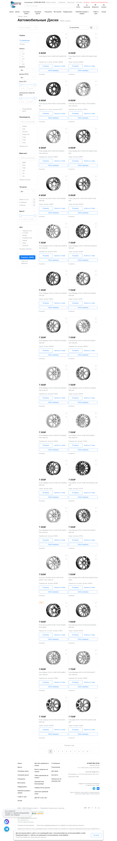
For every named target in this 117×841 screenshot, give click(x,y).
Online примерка (53, 70)
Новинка (22, 205)
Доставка (79, 2)
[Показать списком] (96, 28)
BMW (24, 162)
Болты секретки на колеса (41, 770)
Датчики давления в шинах (42, 764)
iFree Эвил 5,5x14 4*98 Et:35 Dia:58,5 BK (52, 56)
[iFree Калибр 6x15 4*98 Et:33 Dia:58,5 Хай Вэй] (83, 136)
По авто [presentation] (22, 44)
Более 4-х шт (24, 199)
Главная (20, 16)
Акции (103, 12)
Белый (24, 235)
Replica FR (25, 134)
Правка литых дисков (42, 787)
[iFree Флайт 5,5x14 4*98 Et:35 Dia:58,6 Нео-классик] (83, 421)
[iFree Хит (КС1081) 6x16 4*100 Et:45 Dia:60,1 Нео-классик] (53, 563)
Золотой (25, 245)
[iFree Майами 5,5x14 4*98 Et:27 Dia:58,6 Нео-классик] (53, 421)
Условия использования (26, 825)
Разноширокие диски (27, 110)
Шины (11, 12)
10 (87, 751)
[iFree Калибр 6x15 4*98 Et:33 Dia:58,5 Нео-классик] (53, 136)
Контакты (86, 2)
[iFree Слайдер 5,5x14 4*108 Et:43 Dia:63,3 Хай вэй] (83, 231)
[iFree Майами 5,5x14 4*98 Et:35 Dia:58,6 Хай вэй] (83, 278)
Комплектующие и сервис (82, 12)
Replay (24, 126)
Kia (23, 176)
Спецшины (48, 12)
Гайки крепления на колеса (41, 777)
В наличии (22, 202)
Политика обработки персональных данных (31, 837)
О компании (61, 2)
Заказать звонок (51, 2)
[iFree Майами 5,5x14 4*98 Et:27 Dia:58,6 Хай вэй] (83, 373)
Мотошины (57, 12)
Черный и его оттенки (27, 232)
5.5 (23, 59)
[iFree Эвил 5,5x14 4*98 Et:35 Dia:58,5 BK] (53, 41)
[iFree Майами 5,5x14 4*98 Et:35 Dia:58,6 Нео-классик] (53, 373)
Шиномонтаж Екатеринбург (39, 783)
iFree (24, 142)
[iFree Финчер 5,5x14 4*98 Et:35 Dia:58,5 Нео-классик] (83, 326)
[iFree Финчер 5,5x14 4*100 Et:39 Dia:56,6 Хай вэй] (83, 610)
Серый (24, 240)
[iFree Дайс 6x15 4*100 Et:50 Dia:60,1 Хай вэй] (83, 705)
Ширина (21, 48)
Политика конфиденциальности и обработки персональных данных (60, 825)
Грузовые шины (26, 12)
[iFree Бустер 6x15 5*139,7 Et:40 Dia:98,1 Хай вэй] (53, 184)
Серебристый (27, 238)
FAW (23, 168)
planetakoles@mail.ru (92, 772)
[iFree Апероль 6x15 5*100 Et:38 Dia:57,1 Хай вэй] (53, 705)
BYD (23, 165)
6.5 (23, 64)
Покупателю (70, 2)
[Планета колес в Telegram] (94, 789)
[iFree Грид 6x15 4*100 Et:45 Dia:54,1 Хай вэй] (83, 184)
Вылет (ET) (22, 81)
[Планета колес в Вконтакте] (98, 789)
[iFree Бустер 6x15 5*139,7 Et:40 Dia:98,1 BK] (53, 89)
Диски (17, 12)
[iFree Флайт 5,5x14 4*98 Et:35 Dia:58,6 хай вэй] (83, 468)
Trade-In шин (96, 12)
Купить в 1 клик (59, 66)
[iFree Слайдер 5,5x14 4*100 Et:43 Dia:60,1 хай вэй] (53, 278)
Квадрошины (67, 12)
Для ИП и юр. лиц (41, 798)
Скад (24, 137)
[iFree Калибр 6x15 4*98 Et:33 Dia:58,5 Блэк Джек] (83, 563)
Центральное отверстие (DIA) (27, 94)
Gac (23, 170)
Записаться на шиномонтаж (99, 2)
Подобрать (27, 257)
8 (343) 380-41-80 (39, 2)
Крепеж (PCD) (23, 74)
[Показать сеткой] (91, 28)
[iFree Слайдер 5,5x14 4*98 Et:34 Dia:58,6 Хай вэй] (53, 468)
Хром (24, 243)
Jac (23, 173)
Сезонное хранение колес (41, 793)
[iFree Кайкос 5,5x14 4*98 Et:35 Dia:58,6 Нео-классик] (53, 657)
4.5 (23, 54)
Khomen (25, 131)
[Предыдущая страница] (44, 751)
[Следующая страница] (94, 751)
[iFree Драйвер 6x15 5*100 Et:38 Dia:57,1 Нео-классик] (83, 657)
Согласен (96, 835)
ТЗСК (24, 140)
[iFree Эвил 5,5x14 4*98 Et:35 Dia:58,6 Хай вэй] (83, 41)
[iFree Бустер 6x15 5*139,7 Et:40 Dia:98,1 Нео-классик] (83, 89)
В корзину (46, 66)
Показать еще (69, 745)
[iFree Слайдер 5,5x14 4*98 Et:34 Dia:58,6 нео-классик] (53, 231)
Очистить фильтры (24, 262)
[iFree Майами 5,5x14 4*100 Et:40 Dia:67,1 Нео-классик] (53, 515)
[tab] (25, 40)
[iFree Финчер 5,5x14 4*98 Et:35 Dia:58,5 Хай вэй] (83, 515)
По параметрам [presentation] (25, 40)
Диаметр (22, 67)
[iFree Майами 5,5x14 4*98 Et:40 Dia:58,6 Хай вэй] (53, 326)
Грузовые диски (38, 12)
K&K (23, 129)
